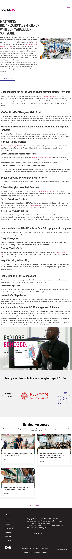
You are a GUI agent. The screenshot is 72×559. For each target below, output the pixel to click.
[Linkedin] (6, 547)
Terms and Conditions (40, 552)
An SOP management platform (11, 146)
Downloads (8, 540)
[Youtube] (9, 547)
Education (8, 520)
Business (7, 524)
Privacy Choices (27, 552)
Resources (8, 532)
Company (8, 536)
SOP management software (48, 96)
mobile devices (35, 205)
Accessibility (24, 548)
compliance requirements (47, 191)
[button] (68, 8)
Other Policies (44, 548)
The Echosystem (8, 515)
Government (9, 528)
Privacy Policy (34, 548)
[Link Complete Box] (18, 449)
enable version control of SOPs (41, 158)
